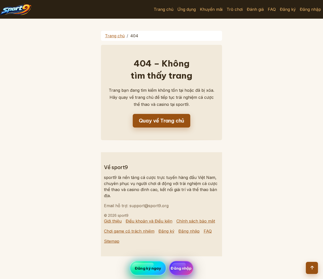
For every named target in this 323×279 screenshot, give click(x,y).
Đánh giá (255, 9)
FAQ (272, 9)
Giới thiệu (113, 221)
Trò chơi (235, 9)
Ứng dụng (186, 9)
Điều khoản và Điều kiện (149, 221)
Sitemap (111, 241)
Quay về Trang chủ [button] (161, 120)
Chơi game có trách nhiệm (129, 231)
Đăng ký (288, 9)
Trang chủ (163, 9)
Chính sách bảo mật (195, 221)
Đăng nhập (310, 9)
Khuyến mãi (211, 9)
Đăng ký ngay (148, 268)
